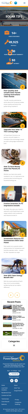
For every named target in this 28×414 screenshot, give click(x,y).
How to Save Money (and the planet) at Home (12, 168)
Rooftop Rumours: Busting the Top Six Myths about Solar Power (18, 325)
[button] (14, 345)
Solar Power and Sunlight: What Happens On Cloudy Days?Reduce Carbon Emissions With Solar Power (19, 308)
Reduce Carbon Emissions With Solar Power (19, 317)
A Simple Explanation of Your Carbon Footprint (18, 333)
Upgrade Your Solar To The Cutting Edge (13, 130)
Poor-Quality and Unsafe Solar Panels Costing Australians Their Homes (12, 93)
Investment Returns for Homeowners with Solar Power (14, 240)
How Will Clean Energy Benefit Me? (13, 276)
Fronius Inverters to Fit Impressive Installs (13, 204)
